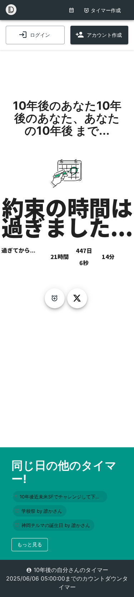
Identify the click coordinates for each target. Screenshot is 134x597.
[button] (60, 496)
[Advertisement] (67, 68)
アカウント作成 (104, 35)
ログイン (40, 35)
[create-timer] (55, 298)
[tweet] (77, 298)
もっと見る (29, 544)
